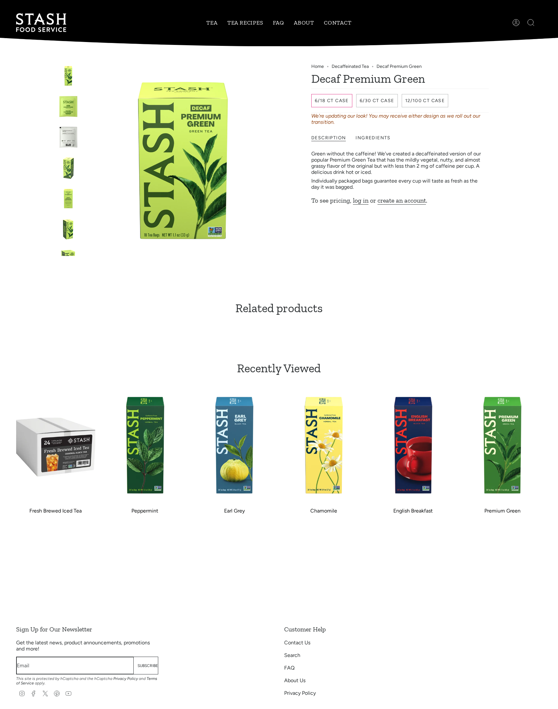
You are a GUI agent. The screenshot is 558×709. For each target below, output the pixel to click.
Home (317, 66)
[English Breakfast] (413, 445)
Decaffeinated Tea (350, 66)
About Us (294, 680)
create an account (401, 200)
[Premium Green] (502, 445)
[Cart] (541, 22)
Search (292, 655)
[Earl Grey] (234, 445)
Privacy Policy (125, 678)
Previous (86, 159)
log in (360, 200)
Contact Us (297, 643)
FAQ (289, 668)
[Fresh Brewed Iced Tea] (55, 445)
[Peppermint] (145, 445)
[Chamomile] (323, 445)
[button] (212, 22)
